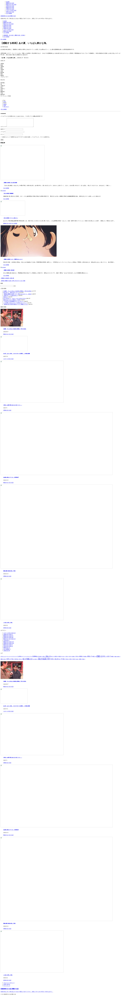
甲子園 (63, 659)
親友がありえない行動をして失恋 (11, 300)
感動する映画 (117, 656)
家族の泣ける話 (7, 26)
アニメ (9, 656)
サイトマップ (6, 985)
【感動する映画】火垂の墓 (8, 270)
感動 (112, 656)
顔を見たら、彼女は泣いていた (11, 292)
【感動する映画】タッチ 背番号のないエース (12, 259)
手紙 (13, 659)
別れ (48, 656)
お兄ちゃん (3, 656)
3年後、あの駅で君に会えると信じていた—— (12, 405)
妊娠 (73, 656)
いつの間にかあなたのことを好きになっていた (15, 302)
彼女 (89, 656)
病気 (67, 659)
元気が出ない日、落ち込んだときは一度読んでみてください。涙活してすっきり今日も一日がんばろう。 (27, 991)
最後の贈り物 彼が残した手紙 (9, 570)
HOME (5, 21)
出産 (44, 656)
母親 (29, 659)
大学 (70, 656)
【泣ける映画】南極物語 (8, 193)
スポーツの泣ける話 (8, 29)
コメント (3, 126)
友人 (52, 656)
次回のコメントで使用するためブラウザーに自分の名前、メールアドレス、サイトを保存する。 (26, 137)
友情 (56, 656)
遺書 (80, 659)
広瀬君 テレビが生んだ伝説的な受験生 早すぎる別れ (17, 291)
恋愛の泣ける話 (7, 28)
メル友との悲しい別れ (7, 622)
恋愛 (99, 656)
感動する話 (3, 659)
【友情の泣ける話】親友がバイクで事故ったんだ (15, 304)
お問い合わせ (6, 984)
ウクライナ (14, 656)
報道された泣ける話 (8, 23)
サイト (2, 134)
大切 (66, 656)
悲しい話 (107, 656)
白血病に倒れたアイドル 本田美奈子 (11, 477)
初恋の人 (5, 297)
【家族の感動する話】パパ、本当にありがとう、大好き (17, 294)
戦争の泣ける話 (7, 31)
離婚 (83, 659)
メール (3, 131)
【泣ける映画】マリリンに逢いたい (10, 217)
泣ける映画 (6, 32)
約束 (74, 659)
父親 (52, 659)
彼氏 (94, 656)
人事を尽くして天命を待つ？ (10, 295)
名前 (2, 129)
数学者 (17, 659)
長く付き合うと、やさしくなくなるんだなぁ (14, 298)
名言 (63, 656)
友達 (60, 656)
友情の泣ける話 (7, 25)
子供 (77, 656)
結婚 (77, 659)
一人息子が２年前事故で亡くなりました (13, 301)
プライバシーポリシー (9, 982)
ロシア (30, 656)
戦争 (9, 659)
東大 (20, 659)
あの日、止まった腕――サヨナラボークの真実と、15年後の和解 (16, 353)
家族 (81, 656)
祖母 (70, 659)
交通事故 (35, 656)
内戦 (40, 656)
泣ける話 (44, 659)
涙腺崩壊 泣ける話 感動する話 (8, 16)
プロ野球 (20, 656)
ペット (25, 656)
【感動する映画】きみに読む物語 (10, 182)
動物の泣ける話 (7, 22)
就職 (85, 656)
